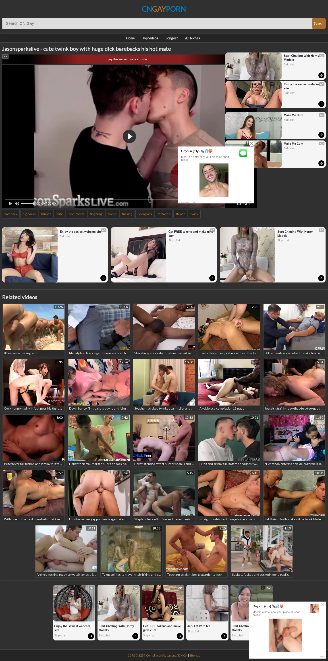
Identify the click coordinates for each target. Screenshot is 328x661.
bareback (10, 214)
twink (194, 214)
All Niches (192, 38)
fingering (96, 214)
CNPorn (164, 8)
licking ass (145, 214)
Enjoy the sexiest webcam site (126, 59)
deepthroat (77, 214)
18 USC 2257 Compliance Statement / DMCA (157, 655)
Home (130, 38)
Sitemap (195, 655)
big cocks (29, 214)
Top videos (150, 38)
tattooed (164, 214)
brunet (46, 214)
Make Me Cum (293, 115)
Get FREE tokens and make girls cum (191, 233)
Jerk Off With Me (198, 626)
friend (112, 214)
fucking (127, 214)
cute (59, 214)
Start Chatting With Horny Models (302, 57)
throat (180, 214)
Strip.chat (289, 64)
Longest (172, 38)
